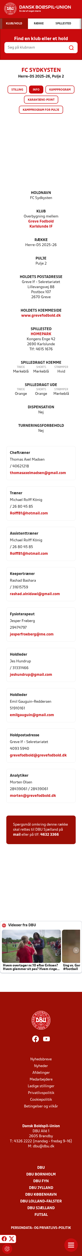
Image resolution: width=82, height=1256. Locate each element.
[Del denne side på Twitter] (11, 1239)
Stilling (17, 89)
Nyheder (41, 1066)
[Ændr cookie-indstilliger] (7, 1249)
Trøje (21, 367)
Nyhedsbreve (41, 1059)
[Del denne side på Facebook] (4, 1239)
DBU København (41, 1195)
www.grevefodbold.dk (41, 316)
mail (17, 835)
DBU (41, 1168)
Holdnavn (41, 193)
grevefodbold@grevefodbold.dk (38, 755)
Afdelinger (41, 1073)
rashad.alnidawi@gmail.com (35, 594)
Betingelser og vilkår (41, 1106)
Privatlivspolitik (41, 1093)
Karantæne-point (41, 100)
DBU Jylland (41, 1188)
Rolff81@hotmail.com (29, 513)
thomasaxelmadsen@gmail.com (38, 473)
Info (36, 89)
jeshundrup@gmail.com (31, 675)
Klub (41, 211)
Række (41, 240)
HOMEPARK (41, 334)
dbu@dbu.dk (43, 1146)
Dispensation (41, 407)
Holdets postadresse (41, 277)
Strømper (61, 367)
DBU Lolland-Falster (41, 1201)
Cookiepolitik (41, 1100)
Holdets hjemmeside (41, 310)
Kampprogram (60, 89)
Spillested (41, 329)
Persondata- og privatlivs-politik (41, 1228)
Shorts (41, 367)
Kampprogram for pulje (41, 110)
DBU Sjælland (41, 1208)
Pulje (41, 258)
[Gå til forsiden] (35, 9)
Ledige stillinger (41, 1086)
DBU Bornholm (41, 1174)
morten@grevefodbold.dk (33, 796)
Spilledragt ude (41, 385)
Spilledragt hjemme (41, 363)
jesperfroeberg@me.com (32, 634)
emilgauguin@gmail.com (32, 715)
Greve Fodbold (41, 221)
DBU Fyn (41, 1181)
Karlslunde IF (41, 226)
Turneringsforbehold (41, 426)
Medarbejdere (41, 1079)
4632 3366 (49, 835)
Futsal (41, 1215)
